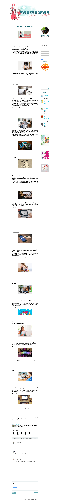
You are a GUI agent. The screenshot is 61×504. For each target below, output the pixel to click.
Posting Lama (36, 492)
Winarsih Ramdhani (18, 442)
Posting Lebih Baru (14, 493)
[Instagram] (45, 82)
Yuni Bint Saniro (17, 458)
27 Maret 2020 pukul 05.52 (18, 443)
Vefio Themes (35, 499)
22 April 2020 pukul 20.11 (18, 459)
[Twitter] (45, 80)
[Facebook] (45, 77)
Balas (32, 454)
